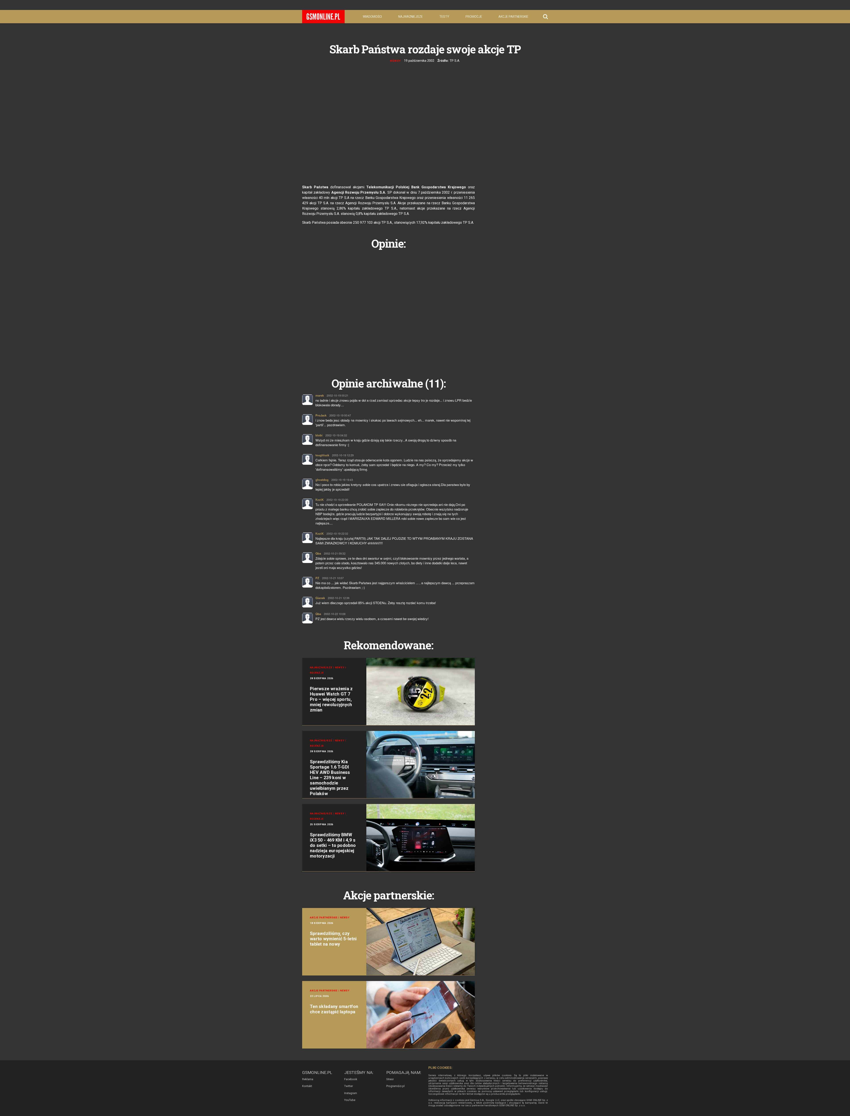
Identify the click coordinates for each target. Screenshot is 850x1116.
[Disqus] (388, 308)
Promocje (474, 16)
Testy (444, 16)
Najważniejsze (410, 16)
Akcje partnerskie (513, 16)
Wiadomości (372, 16)
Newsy (395, 60)
